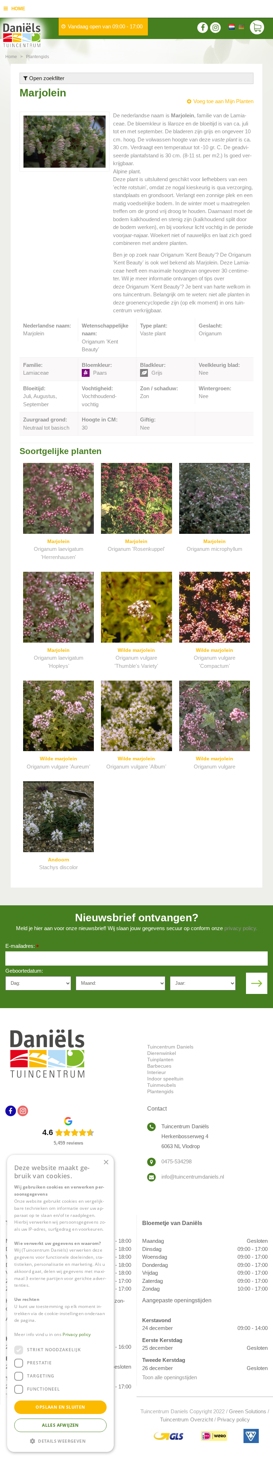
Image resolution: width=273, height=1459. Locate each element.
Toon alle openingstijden (169, 1377)
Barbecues (159, 1066)
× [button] (105, 1162)
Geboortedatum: (24, 971)
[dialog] (60, 1303)
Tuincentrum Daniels (170, 1047)
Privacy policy (233, 1419)
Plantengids (160, 1091)
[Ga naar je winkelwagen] (259, 28)
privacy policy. (240, 928)
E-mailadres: (22, 946)
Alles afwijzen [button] (60, 1425)
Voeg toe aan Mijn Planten (223, 101)
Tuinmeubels (161, 1085)
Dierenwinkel (161, 1053)
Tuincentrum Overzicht (186, 1419)
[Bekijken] (257, 28)
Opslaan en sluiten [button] (60, 1407)
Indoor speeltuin (165, 1078)
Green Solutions (247, 1411)
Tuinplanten (160, 1059)
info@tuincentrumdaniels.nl (192, 1177)
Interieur (156, 1072)
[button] (60, 1441)
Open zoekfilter (46, 78)
